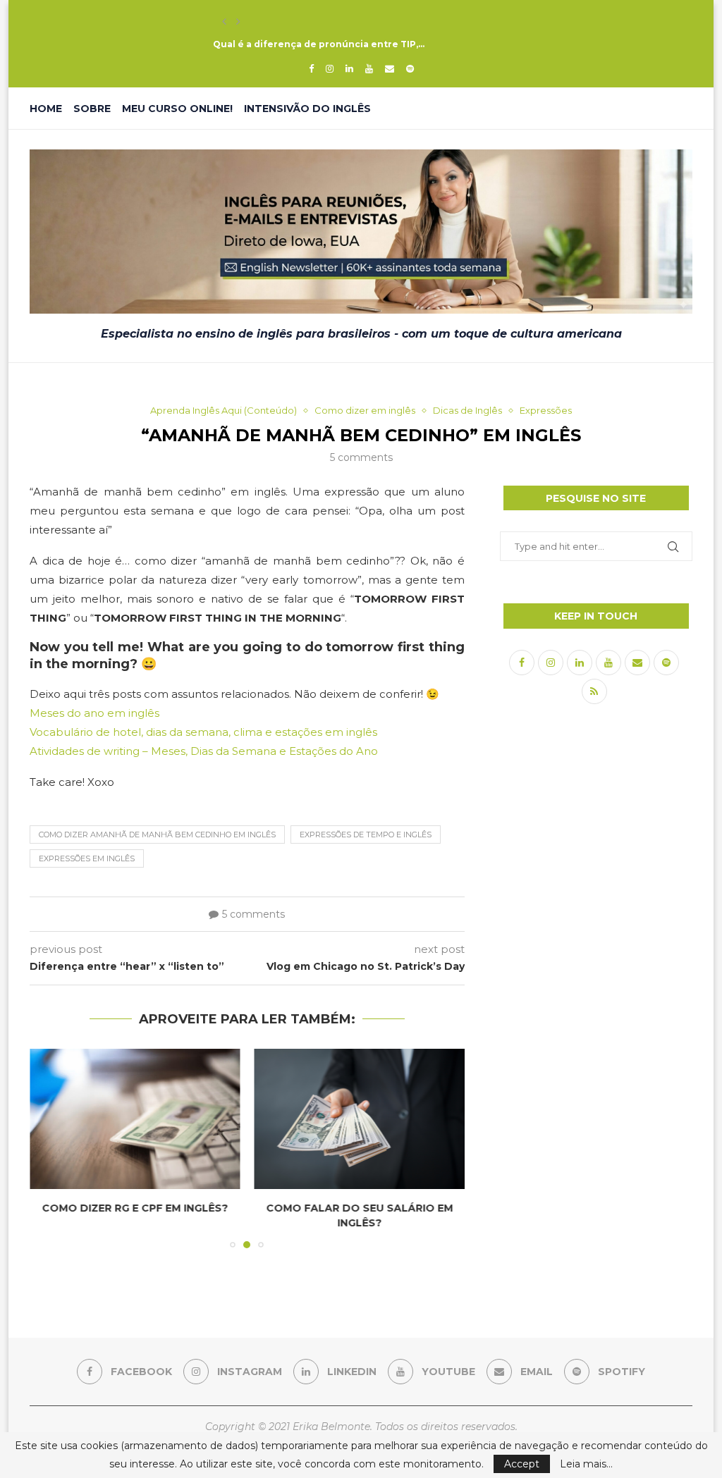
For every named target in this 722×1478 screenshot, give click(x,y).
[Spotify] (410, 68)
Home (46, 108)
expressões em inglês (87, 858)
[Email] (389, 68)
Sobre (92, 108)
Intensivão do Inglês (307, 108)
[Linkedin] (349, 68)
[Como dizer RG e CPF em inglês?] (135, 1119)
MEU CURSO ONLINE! (177, 108)
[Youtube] (369, 68)
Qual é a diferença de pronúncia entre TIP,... (318, 44)
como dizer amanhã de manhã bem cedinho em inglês (157, 834)
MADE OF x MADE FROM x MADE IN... (295, 21)
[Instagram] (330, 68)
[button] (224, 22)
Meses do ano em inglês (94, 713)
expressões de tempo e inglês (366, 834)
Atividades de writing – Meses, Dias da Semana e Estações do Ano (204, 751)
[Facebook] (311, 68)
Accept (521, 1464)
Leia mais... (586, 1464)
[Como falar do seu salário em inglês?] (360, 1119)
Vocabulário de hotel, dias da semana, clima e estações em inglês (203, 732)
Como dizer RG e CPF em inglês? (135, 1208)
